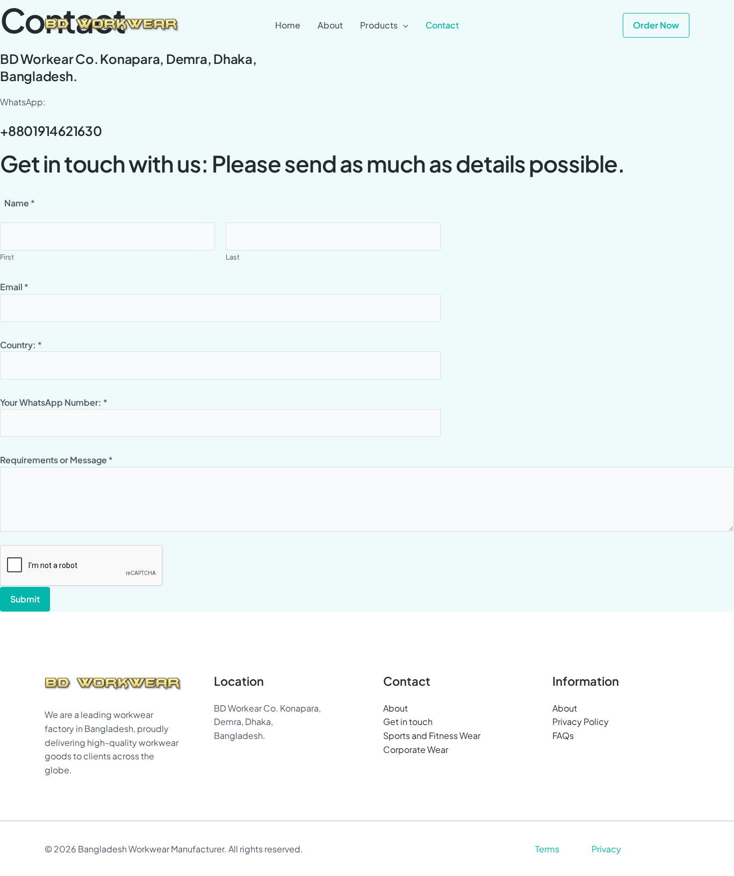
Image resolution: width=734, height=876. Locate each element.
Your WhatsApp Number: (53, 402)
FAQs (563, 735)
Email (14, 286)
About (395, 708)
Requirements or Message (56, 459)
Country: (21, 344)
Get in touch (408, 721)
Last (233, 257)
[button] (403, 25)
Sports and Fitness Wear (431, 735)
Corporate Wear (415, 749)
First (7, 257)
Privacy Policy (580, 721)
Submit (25, 599)
